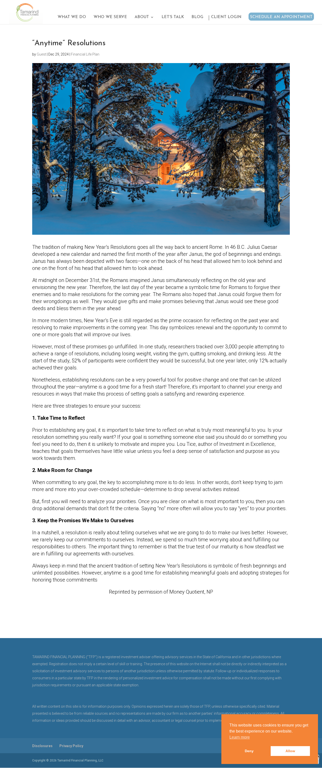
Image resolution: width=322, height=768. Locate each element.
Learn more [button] (239, 737)
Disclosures (42, 746)
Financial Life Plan (85, 54)
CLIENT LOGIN (226, 17)
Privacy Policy (71, 746)
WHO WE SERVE (110, 17)
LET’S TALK (173, 17)
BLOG (197, 17)
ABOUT (142, 17)
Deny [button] (249, 751)
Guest (41, 54)
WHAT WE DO (72, 17)
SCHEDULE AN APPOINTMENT (281, 17)
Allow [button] (290, 751)
